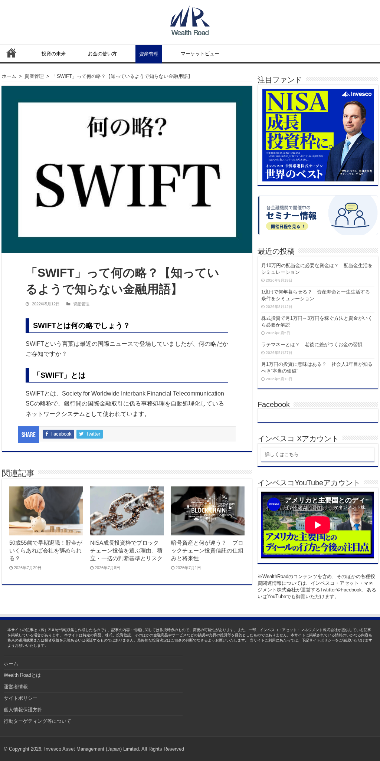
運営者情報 (16, 686)
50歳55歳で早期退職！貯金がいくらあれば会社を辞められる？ (45, 550)
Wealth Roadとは (22, 675)
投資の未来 (54, 53)
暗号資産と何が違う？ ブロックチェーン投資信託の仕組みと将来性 (207, 550)
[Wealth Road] (190, 19)
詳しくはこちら (282, 454)
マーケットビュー (200, 53)
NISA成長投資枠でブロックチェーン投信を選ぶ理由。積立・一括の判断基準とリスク (126, 550)
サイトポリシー (20, 698)
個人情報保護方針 (23, 709)
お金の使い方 (102, 53)
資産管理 (148, 54)
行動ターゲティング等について (37, 721)
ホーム (11, 52)
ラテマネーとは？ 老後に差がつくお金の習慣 (312, 344)
